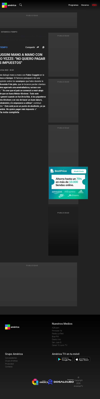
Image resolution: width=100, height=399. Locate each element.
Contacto (8, 367)
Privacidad (9, 364)
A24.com (55, 328)
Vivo (94, 5)
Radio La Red (57, 333)
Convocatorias (11, 358)
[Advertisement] (65, 234)
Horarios (85, 5)
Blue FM (55, 336)
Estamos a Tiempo (9, 32)
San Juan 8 (56, 342)
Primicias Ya (57, 331)
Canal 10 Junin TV (59, 345)
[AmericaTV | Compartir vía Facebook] (37, 52)
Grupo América (11, 361)
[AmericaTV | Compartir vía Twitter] (37, 55)
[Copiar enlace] (43, 47)
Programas (73, 5)
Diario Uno (56, 339)
